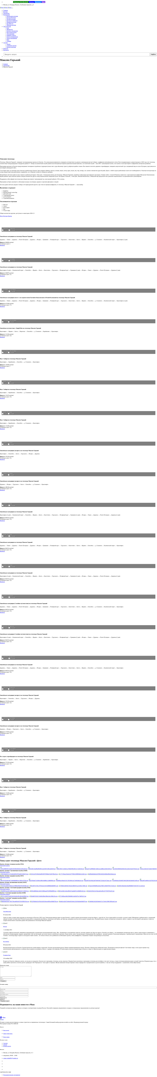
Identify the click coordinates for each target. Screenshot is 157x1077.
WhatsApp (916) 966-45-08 (20, 2)
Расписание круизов (12, 16)
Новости (5, 48)
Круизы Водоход (11, 17)
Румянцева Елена (7, 955)
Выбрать (2, 245)
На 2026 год (10, 23)
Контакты (6, 50)
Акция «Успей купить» (8, 1033)
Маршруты (10, 29)
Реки (8, 39)
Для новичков (10, 34)
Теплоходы (6, 13)
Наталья (5, 926)
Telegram (31, 2)
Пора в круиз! (6, 1030)
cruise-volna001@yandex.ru (10, 1058)
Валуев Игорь (6, 941)
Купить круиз (7, 1046)
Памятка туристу (11, 35)
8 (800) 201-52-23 (8, 2)
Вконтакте (38, 2)
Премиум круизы (11, 22)
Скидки (5, 42)
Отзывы (9, 41)
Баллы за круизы (11, 47)
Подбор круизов (11, 19)
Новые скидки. (6, 1036)
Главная (5, 10)
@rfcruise (5, 1066)
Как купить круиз (11, 32)
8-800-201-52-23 (7, 1061)
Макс (43, 2)
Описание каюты (5, 865)
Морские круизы (11, 25)
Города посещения (12, 38)
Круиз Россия (7, 1064)
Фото (1, 216)
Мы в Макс (6, 1069)
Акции (8, 44)
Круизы (5, 11)
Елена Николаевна (7, 911)
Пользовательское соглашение (11, 1075)
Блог (8, 28)
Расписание (6, 14)
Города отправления (12, 36)
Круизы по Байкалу (12, 20)
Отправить (3, 981)
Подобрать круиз (5, 1001)
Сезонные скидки (11, 45)
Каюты (10, 216)
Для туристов (7, 26)
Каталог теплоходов (12, 31)
